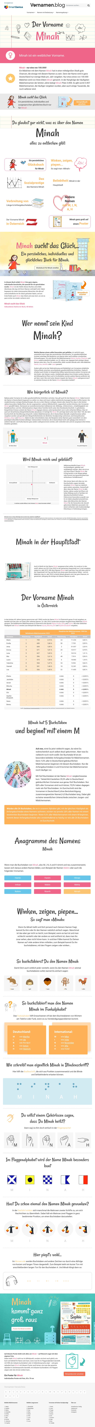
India (66, 1040)
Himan (77, 878)
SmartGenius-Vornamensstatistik (32, 708)
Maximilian (30, 1408)
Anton (25, 1046)
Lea (7, 670)
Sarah (36, 364)
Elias (28, 1412)
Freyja (51, 1410)
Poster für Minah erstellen (22, 1329)
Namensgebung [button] (61, 12)
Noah (29, 1414)
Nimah (77, 891)
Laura (54, 364)
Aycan (44, 625)
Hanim (47, 878)
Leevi (51, 1408)
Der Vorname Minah (15, 222)
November (69, 1043)
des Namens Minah (34, 182)
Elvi (54, 625)
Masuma (21, 418)
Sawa (8, 701)
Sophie (78, 358)
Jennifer (45, 364)
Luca (28, 1421)
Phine (51, 1412)
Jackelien (9, 679)
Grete (51, 1406)
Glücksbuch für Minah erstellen (47, 268)
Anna (63, 623)
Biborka (49, 625)
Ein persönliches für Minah (36, 164)
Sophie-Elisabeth (65, 625)
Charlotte (84, 358)
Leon (28, 1417)
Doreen (51, 1417)
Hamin (18, 878)
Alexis (51, 1414)
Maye (13, 418)
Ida (24, 1040)
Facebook (73, 1410)
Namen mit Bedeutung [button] (45, 12)
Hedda (51, 1423)
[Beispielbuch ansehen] (73, 101)
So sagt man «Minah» (62, 164)
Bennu (8, 704)
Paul (28, 1410)
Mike (66, 1037)
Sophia (7, 1423)
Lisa (40, 364)
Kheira (8, 676)
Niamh (47, 891)
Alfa (66, 1046)
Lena (8, 653)
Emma (36, 360)
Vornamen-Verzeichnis (14, 1387)
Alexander (30, 1406)
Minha (77, 885)
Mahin (66, 868)
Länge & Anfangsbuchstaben (19, 202)
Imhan (18, 885)
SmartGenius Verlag (76, 1406)
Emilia (58, 623)
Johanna (7, 1421)
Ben (28, 1419)
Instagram (74, 1412)
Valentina (9, 663)
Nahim (18, 891)
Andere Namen (69, 203)
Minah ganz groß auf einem (78, 221)
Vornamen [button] (30, 12)
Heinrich (27, 1049)
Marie (73, 358)
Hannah (9, 666)
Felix (28, 1415)
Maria (6, 1410)
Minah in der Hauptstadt (66, 182)
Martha (26, 1037)
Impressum (74, 1408)
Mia (7, 656)
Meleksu (7, 418)
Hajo (51, 1419)
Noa (50, 1421)
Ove (50, 1415)
